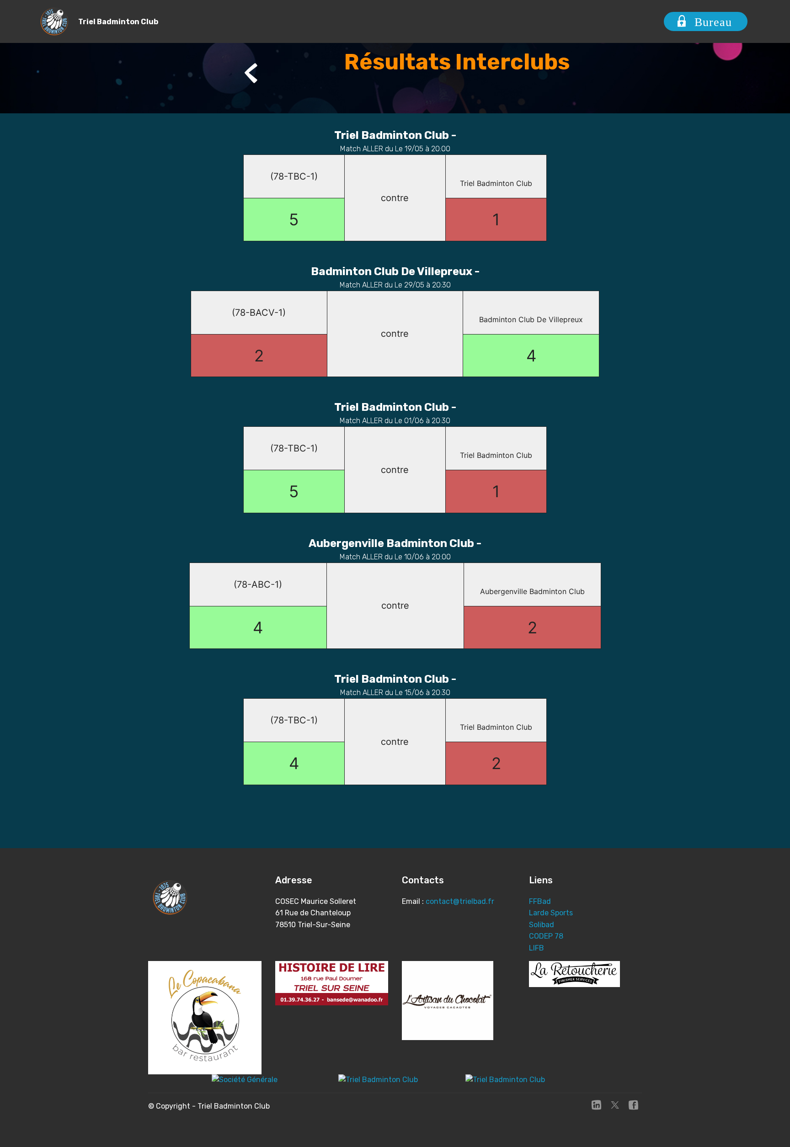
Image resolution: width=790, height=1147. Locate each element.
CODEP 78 (546, 936)
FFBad (540, 901)
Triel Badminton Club (118, 21)
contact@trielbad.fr (460, 901)
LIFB (536, 948)
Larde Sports (551, 912)
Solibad (541, 924)
